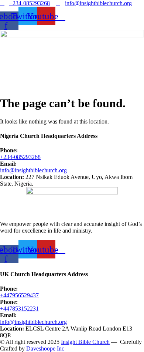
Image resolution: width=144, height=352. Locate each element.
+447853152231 (19, 308)
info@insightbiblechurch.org (33, 170)
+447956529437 (19, 295)
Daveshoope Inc (45, 348)
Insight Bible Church (85, 342)
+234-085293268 (20, 157)
